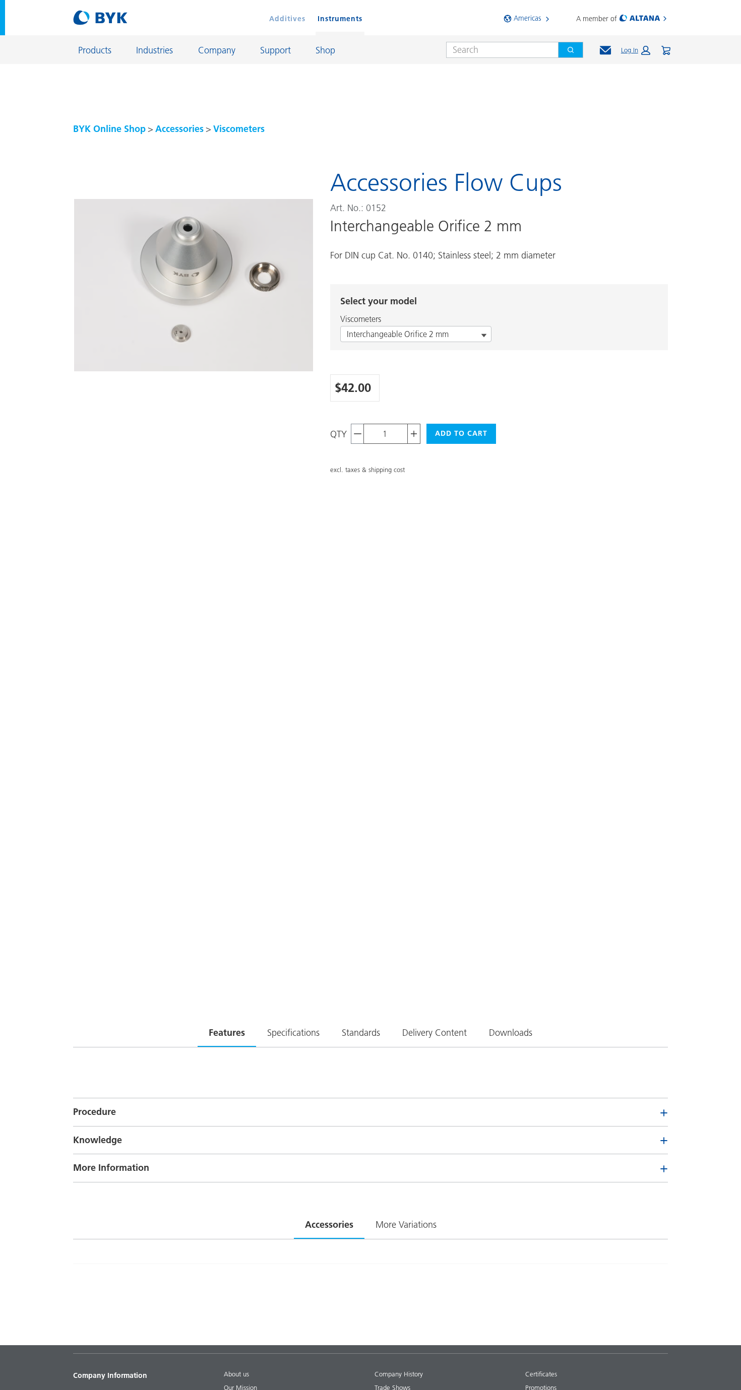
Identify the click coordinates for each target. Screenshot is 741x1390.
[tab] (227, 1031)
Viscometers (239, 129)
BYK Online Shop (109, 129)
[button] (636, 50)
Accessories (179, 129)
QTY (338, 434)
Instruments (340, 18)
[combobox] (498, 49)
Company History (399, 1374)
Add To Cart (461, 433)
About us (236, 1374)
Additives (287, 18)
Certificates (541, 1374)
